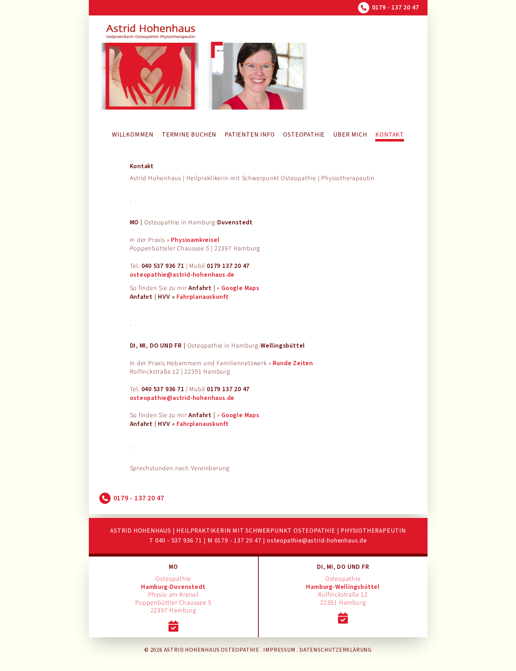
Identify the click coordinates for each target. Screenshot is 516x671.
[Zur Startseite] (150, 67)
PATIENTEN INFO (249, 134)
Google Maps (240, 288)
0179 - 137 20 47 (395, 7)
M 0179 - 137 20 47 (234, 540)
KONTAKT (389, 134)
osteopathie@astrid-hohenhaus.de (182, 274)
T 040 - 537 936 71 (175, 540)
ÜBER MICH (350, 134)
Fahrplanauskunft (203, 296)
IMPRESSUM (279, 650)
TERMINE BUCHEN (189, 134)
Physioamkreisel (195, 240)
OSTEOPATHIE (304, 134)
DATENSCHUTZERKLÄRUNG (335, 650)
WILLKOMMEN (132, 134)
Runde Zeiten (293, 363)
